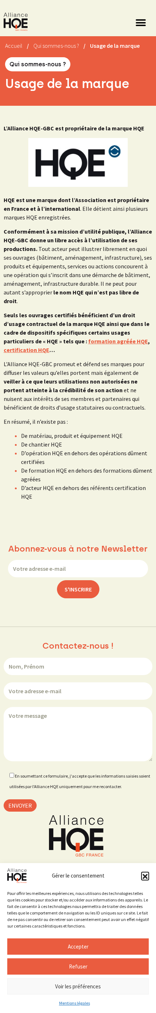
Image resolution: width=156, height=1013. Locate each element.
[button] (145, 875)
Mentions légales (74, 1003)
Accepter (78, 946)
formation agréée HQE (118, 341)
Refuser (78, 966)
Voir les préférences (78, 986)
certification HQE (26, 349)
